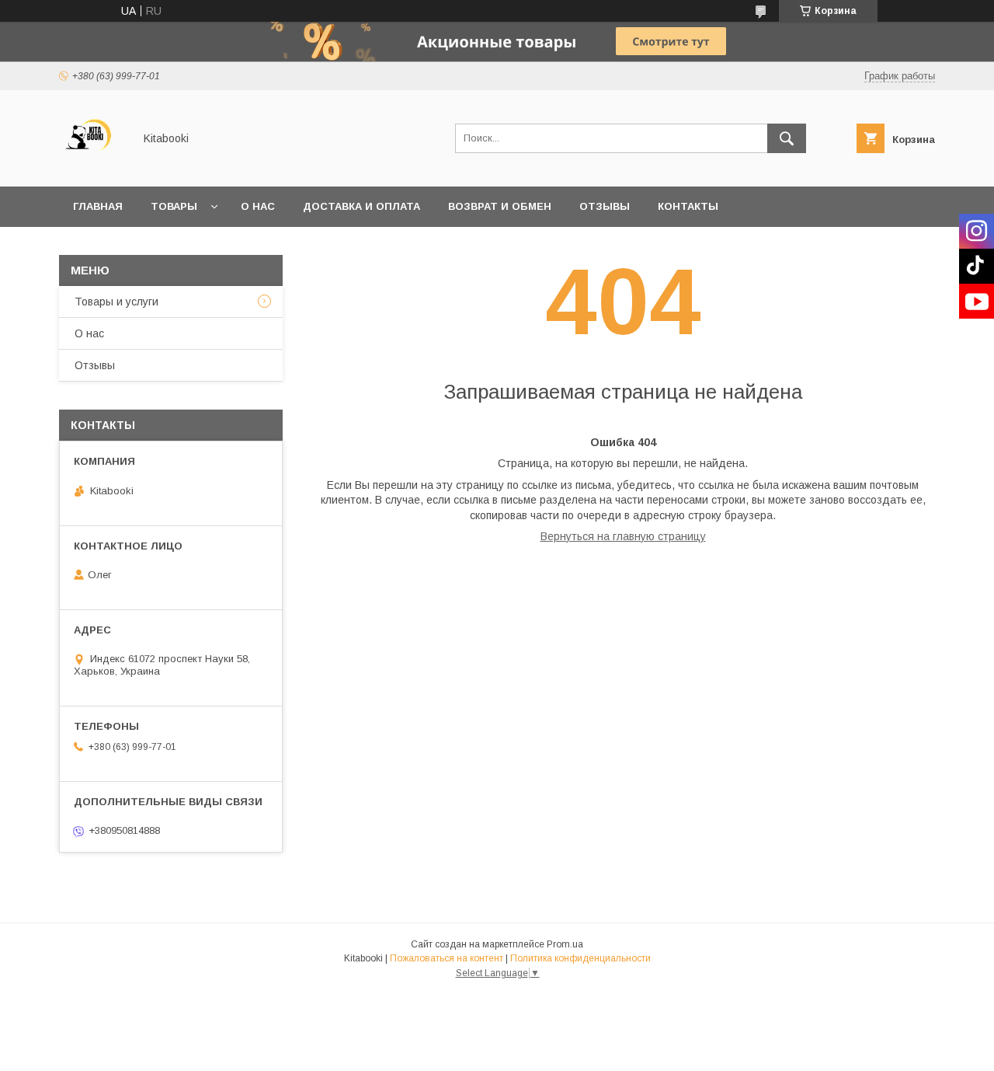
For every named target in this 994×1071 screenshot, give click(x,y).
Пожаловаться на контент (446, 958)
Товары (174, 206)
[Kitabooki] (92, 166)
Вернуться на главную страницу (623, 536)
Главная (98, 206)
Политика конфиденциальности (580, 958)
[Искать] (786, 138)
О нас (258, 206)
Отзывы (604, 206)
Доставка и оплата (361, 206)
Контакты (688, 206)
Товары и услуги (116, 301)
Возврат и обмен (499, 206)
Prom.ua (565, 944)
